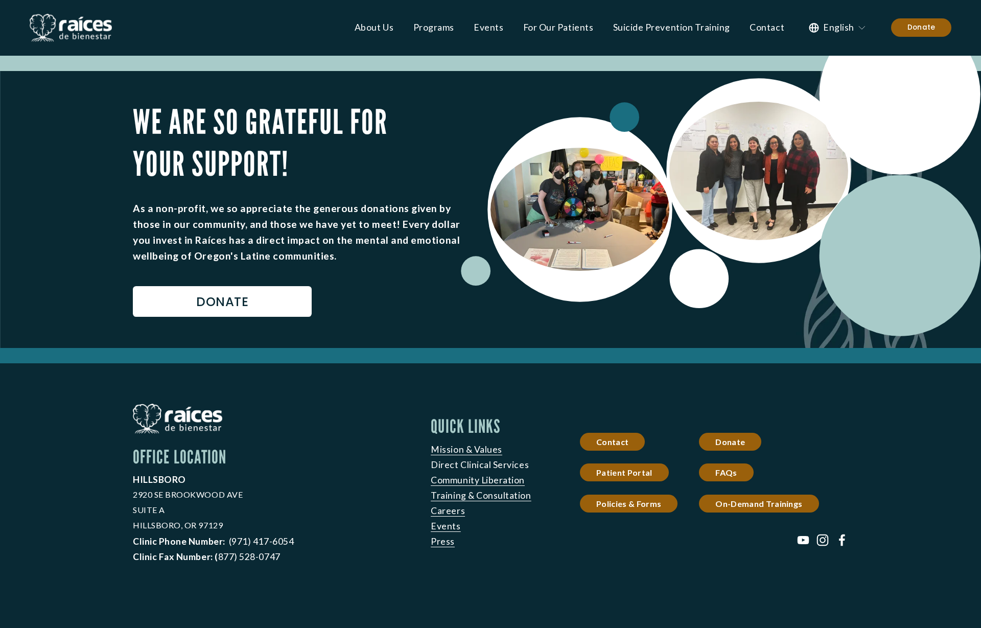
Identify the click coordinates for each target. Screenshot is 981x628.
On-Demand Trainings (758, 503)
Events (488, 27)
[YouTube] (803, 540)
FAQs (726, 472)
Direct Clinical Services (480, 464)
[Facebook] (842, 540)
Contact (767, 27)
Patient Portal (624, 472)
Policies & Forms (628, 503)
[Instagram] (822, 540)
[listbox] (838, 27)
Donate (921, 27)
